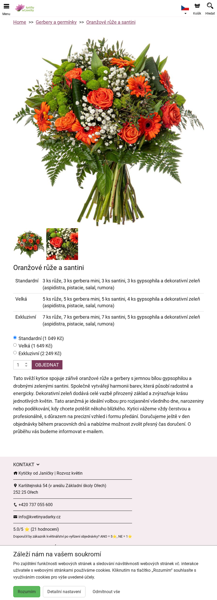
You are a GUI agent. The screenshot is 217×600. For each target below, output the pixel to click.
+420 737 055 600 (35, 504)
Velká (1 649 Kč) (35, 346)
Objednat (47, 365)
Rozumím (27, 591)
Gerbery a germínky (56, 22)
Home (19, 22)
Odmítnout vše (106, 591)
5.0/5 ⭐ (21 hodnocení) (36, 529)
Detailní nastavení (64, 591)
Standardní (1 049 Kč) (41, 338)
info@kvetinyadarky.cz (39, 516)
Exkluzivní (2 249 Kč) (40, 353)
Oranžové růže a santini (110, 22)
